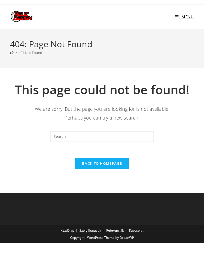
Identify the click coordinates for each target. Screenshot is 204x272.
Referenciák (115, 230)
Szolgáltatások (90, 230)
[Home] (12, 52)
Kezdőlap (67, 230)
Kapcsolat (136, 230)
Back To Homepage (102, 163)
